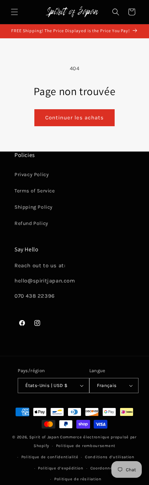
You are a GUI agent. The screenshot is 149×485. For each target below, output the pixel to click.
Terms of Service (34, 191)
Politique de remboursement (85, 445)
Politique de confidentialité (49, 457)
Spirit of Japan (44, 437)
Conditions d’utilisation (110, 457)
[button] (14, 12)
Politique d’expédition (60, 468)
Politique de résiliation (78, 479)
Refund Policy (31, 223)
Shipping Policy (33, 207)
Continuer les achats (74, 117)
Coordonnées (104, 468)
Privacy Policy (31, 174)
